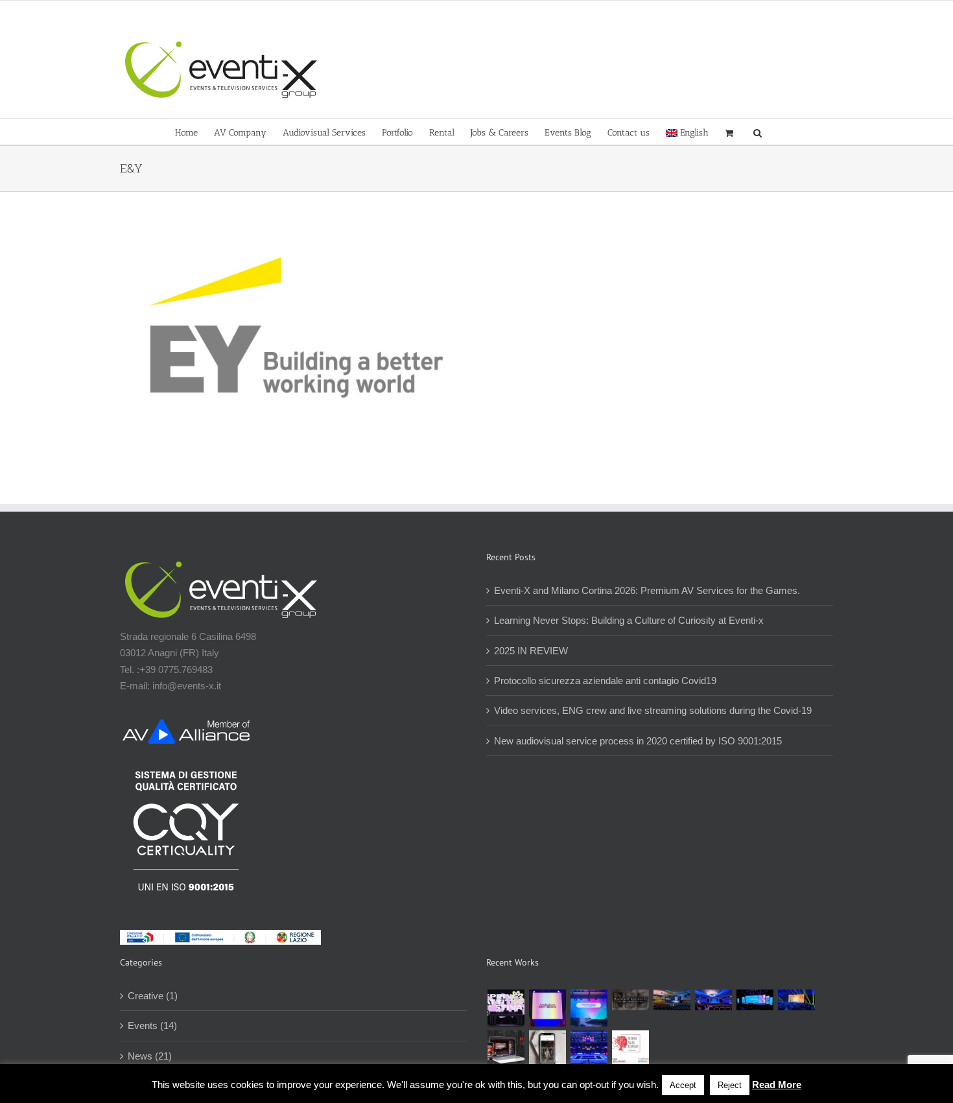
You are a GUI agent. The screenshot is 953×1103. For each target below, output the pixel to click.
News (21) (150, 1055)
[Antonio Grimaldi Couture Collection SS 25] (630, 1000)
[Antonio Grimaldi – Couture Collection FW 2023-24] (547, 1048)
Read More (776, 1084)
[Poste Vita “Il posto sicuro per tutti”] (713, 1000)
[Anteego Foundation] (547, 1008)
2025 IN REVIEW (531, 650)
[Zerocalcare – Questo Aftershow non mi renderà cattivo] (505, 1048)
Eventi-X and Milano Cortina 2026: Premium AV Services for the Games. (647, 590)
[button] (757, 132)
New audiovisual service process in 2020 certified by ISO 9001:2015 (638, 740)
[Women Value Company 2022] (630, 1048)
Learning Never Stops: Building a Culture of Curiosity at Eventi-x (629, 620)
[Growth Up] (588, 1008)
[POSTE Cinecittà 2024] (796, 1000)
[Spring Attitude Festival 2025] (505, 1008)
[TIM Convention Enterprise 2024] (754, 1000)
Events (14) (152, 1025)
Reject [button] (730, 1085)
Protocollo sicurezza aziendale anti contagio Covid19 (605, 680)
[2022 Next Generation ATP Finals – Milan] (588, 1048)
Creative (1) (153, 995)
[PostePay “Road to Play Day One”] (671, 1000)
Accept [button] (683, 1085)
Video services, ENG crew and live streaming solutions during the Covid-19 (653, 710)
